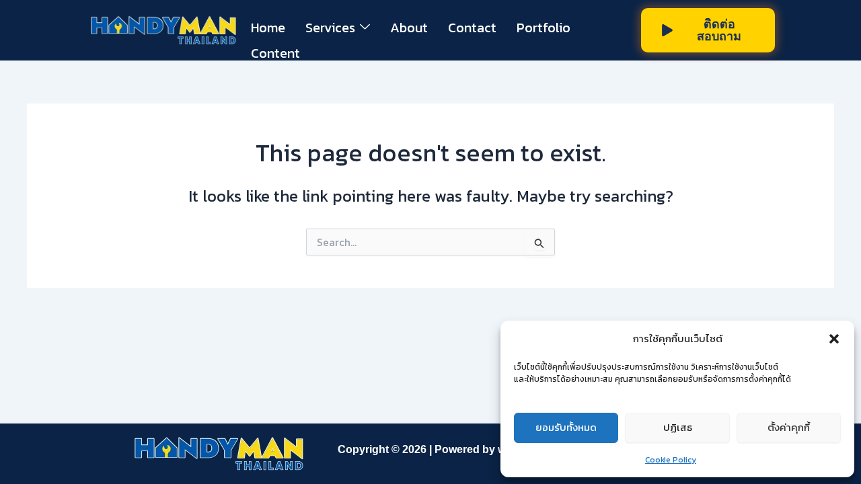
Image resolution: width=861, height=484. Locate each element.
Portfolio (543, 27)
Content (275, 53)
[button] (834, 339)
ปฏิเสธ (677, 427)
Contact (472, 27)
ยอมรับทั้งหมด (566, 427)
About (409, 27)
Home (268, 27)
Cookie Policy (670, 460)
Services (330, 27)
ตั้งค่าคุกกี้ (789, 427)
